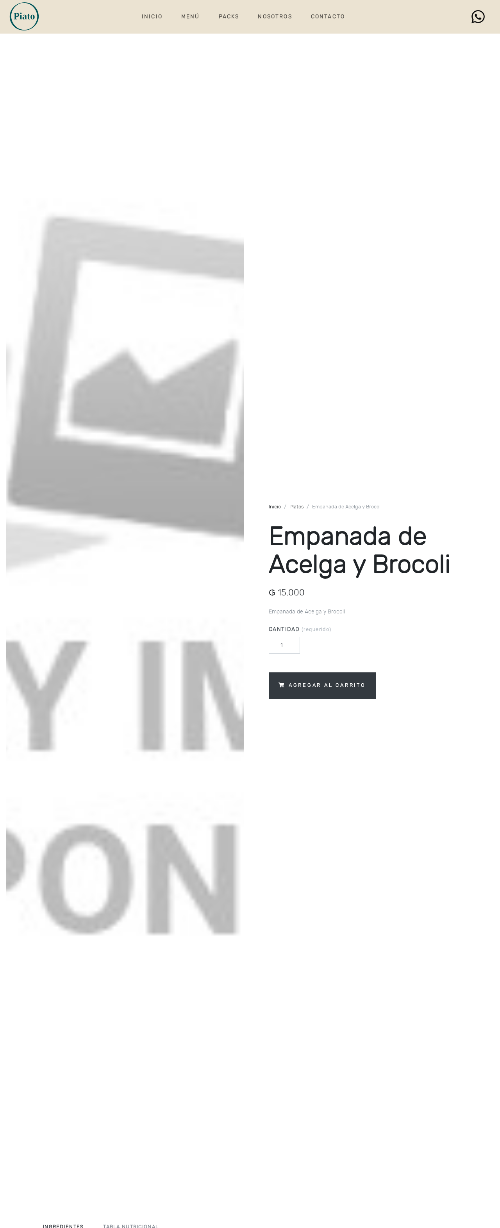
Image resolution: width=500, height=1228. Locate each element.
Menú (190, 17)
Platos (296, 507)
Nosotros (275, 17)
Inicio (152, 17)
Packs (229, 17)
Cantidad (300, 629)
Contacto (328, 17)
